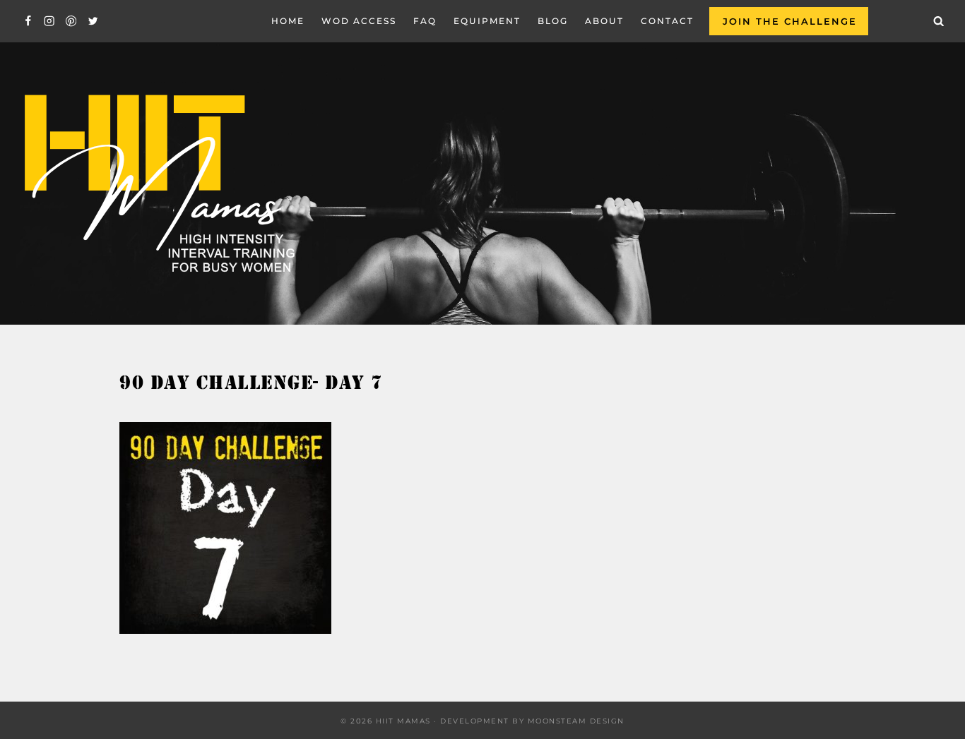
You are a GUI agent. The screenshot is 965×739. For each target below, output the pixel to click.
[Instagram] (50, 21)
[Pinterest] (71, 21)
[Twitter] (93, 21)
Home (287, 21)
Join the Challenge (790, 21)
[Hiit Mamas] (158, 184)
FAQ (425, 21)
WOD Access (358, 21)
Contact (667, 21)
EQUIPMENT (487, 21)
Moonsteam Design (576, 721)
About (604, 21)
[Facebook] (28, 21)
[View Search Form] (939, 21)
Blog (553, 21)
